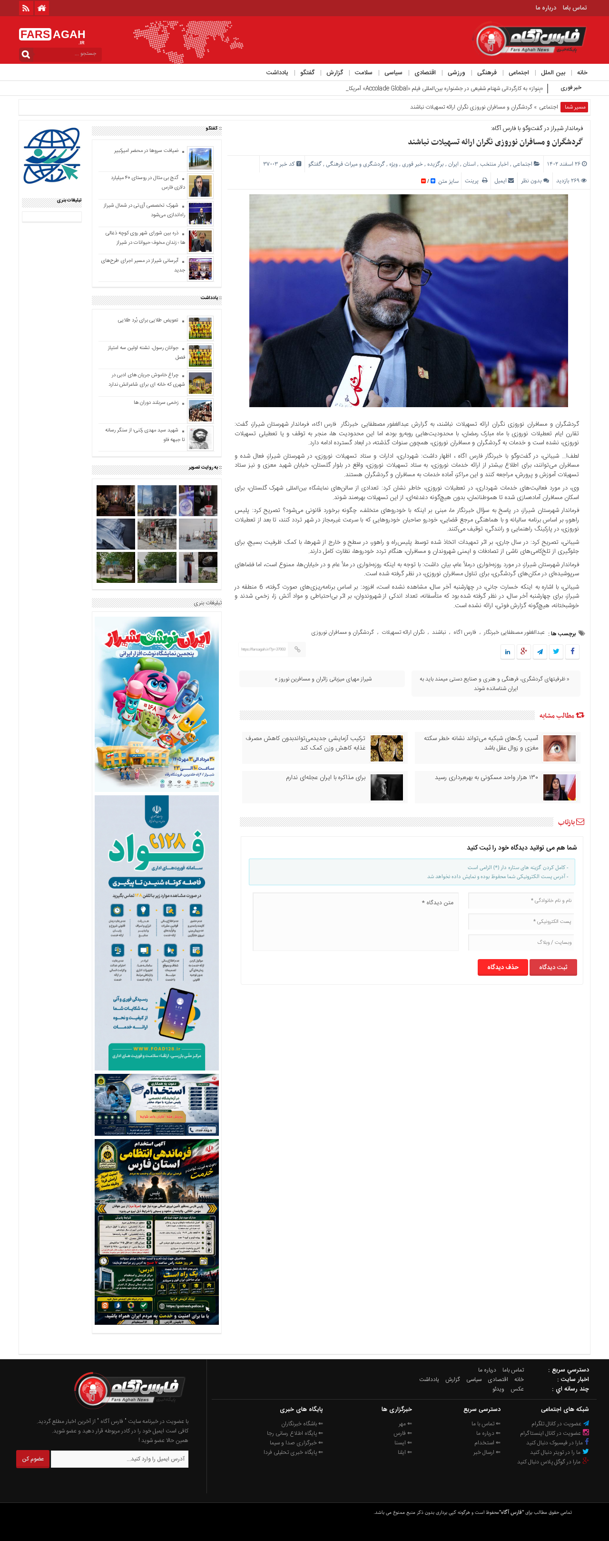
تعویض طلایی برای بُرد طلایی (148, 320)
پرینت (473, 181)
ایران (453, 164)
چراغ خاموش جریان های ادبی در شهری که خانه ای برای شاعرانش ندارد (146, 380)
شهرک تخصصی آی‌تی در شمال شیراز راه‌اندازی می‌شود (144, 210)
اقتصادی (425, 73)
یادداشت (277, 73)
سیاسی (393, 73)
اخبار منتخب (494, 164)
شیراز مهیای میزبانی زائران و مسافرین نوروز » (324, 679)
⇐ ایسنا (403, 1443)
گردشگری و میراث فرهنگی (355, 164)
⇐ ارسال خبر (487, 1452)
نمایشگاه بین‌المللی (307, 488)
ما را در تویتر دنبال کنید (556, 1452)
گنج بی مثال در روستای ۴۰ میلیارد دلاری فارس (148, 183)
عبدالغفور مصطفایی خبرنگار (514, 632)
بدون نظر (531, 181)
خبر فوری (412, 164)
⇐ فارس (402, 1433)
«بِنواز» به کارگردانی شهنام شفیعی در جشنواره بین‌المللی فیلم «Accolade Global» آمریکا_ (444, 88)
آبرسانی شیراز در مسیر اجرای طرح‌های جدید (143, 266)
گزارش (334, 73)
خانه (582, 73)
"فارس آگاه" (511, 1512)
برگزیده (435, 164)
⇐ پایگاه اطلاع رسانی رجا (295, 1433)
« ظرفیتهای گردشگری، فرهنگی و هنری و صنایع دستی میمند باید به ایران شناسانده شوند (495, 683)
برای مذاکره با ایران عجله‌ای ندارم (325, 777)
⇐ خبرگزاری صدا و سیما (296, 1443)
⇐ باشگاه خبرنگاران (302, 1424)
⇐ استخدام (487, 1443)
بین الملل (553, 73)
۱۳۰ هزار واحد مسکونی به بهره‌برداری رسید (486, 777)
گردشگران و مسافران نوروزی (342, 632)
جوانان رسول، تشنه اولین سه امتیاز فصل (146, 353)
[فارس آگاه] (128, 1412)
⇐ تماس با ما (486, 1424)
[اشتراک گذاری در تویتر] (556, 652)
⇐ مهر (405, 1424)
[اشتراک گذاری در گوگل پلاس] (524, 652)
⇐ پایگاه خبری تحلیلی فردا (293, 1452)
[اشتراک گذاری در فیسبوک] (572, 652)
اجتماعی (519, 73)
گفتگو (307, 73)
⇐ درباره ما (488, 1433)
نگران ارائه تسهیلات (403, 632)
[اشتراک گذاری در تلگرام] (540, 652)
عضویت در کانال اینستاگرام (551, 1433)
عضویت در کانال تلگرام (557, 1424)
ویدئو (498, 1389)
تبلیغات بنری (208, 603)
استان (469, 164)
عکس (517, 1389)
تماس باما (575, 8)
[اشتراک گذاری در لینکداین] (507, 652)
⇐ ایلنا (405, 1452)
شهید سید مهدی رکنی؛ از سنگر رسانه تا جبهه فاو (145, 435)
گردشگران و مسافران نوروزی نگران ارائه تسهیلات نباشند (495, 142)
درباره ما (546, 8)
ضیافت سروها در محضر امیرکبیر (145, 151)
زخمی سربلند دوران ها (155, 403)
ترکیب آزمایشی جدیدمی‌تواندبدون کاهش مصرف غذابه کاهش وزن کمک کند (305, 743)
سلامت (364, 73)
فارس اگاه (326, 424)
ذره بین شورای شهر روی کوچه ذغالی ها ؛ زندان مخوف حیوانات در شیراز (145, 238)
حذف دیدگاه (503, 967)
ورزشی (456, 73)
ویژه (393, 164)
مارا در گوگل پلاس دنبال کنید (549, 1462)
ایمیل (500, 181)
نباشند (439, 632)
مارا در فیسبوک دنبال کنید (555, 1443)
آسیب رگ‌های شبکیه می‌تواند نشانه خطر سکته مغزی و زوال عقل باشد (481, 743)
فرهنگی (487, 73)
